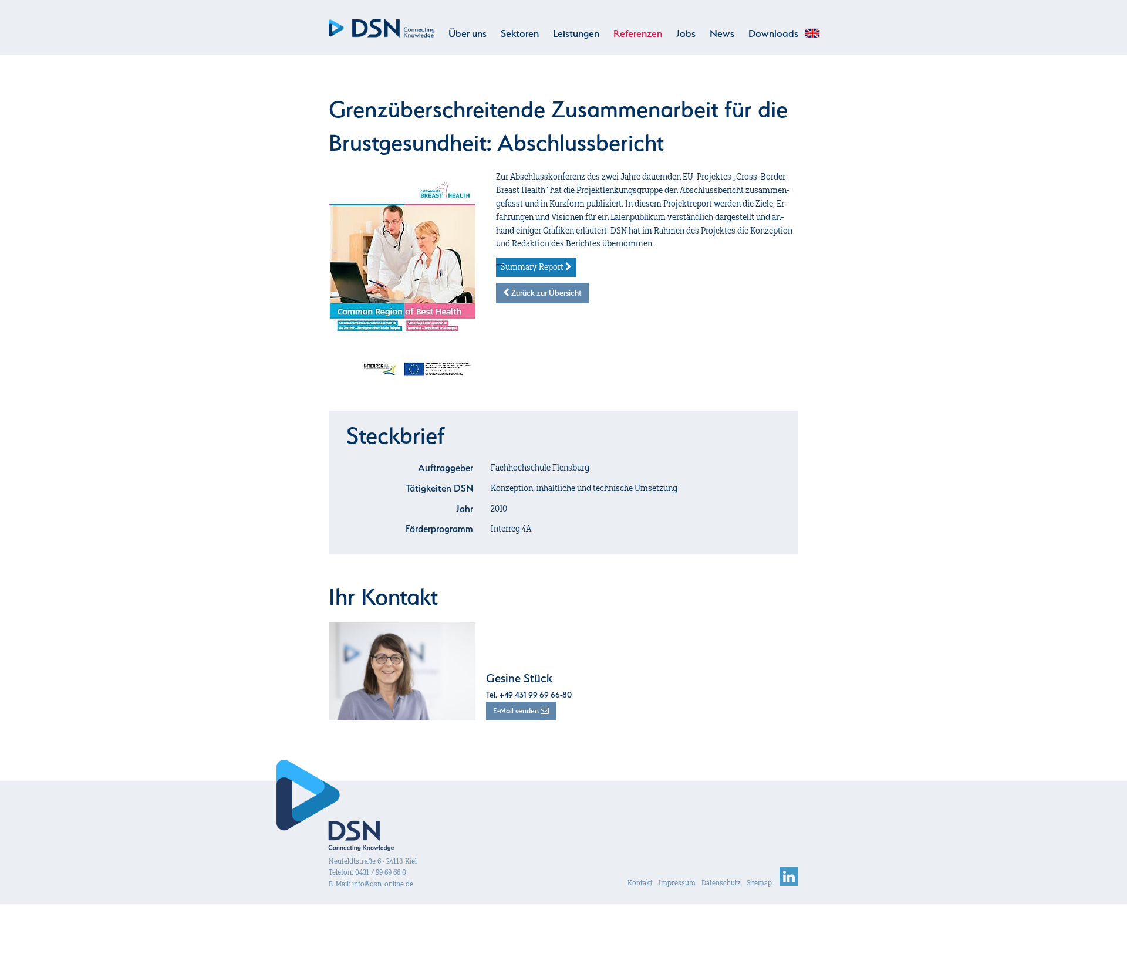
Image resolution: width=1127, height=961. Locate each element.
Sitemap (759, 882)
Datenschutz (721, 882)
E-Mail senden (517, 710)
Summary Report (533, 267)
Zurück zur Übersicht (545, 292)
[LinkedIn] (789, 882)
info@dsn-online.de (382, 883)
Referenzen (637, 33)
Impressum (677, 882)
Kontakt (640, 882)
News (722, 33)
